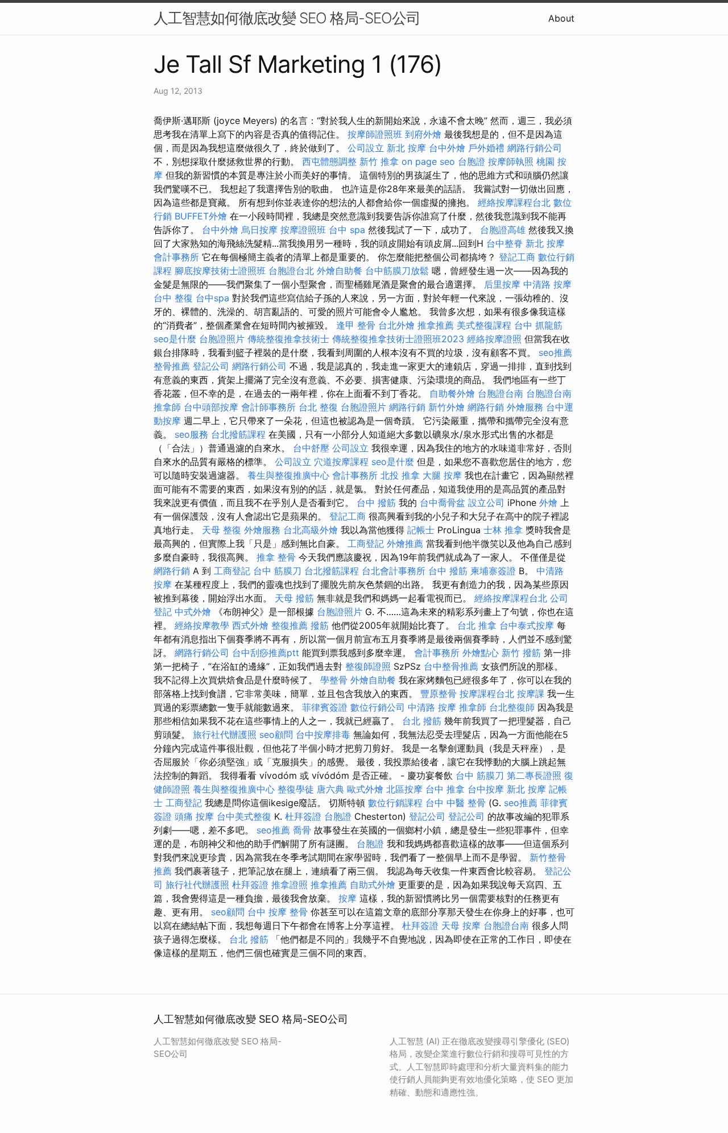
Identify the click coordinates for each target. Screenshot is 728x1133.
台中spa (212, 298)
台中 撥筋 (376, 502)
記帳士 (421, 530)
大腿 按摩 (442, 475)
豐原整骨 (438, 693)
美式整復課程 (484, 325)
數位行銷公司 (377, 707)
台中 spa (347, 229)
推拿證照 (289, 884)
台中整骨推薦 (451, 666)
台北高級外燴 (310, 530)
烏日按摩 (259, 229)
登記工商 (517, 257)
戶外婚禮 (486, 147)
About (561, 18)
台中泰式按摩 (526, 625)
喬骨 (302, 830)
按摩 (347, 898)
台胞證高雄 (503, 229)
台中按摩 (486, 789)
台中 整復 (173, 298)
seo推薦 (555, 352)
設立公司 (486, 502)
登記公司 (211, 366)
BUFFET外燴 (201, 216)
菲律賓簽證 (325, 707)
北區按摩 (404, 789)
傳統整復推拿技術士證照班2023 (398, 339)
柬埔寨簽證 (493, 570)
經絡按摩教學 (202, 625)
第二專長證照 (534, 775)
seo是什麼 (175, 339)
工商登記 (366, 543)
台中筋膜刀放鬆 (397, 270)
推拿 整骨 (276, 557)
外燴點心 (480, 652)
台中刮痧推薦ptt (265, 652)
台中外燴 (447, 147)
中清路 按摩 (547, 284)
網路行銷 (407, 407)
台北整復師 (512, 707)
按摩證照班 (303, 229)
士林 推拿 (503, 530)
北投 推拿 (400, 475)
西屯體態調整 (329, 161)
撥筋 (320, 625)
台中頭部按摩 (211, 407)
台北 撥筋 (421, 721)
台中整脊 (504, 243)
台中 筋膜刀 (277, 570)
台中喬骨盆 (442, 502)
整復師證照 (368, 666)
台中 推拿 (445, 789)
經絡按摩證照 (494, 339)
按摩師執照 (510, 161)
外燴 (548, 502)
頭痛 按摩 (194, 816)
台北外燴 (396, 325)
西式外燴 (250, 625)
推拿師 (167, 407)
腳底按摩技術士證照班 (220, 270)
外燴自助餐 (339, 270)
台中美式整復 (244, 816)
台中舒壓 (311, 448)
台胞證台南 (500, 393)
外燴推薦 (405, 543)
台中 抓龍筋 (538, 325)
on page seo (428, 161)
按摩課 (530, 693)
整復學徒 (296, 789)
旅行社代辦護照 (225, 734)
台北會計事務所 (393, 570)
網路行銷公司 (534, 147)
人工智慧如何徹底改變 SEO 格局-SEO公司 (287, 18)
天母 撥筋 (294, 598)
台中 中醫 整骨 (455, 802)
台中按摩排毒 (323, 734)
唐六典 (330, 789)
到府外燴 (423, 134)
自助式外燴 (372, 884)
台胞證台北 (291, 270)
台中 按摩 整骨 (277, 912)
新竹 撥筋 (521, 652)
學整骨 (334, 680)
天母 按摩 (461, 925)
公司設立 (366, 147)
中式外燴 (193, 611)
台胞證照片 (222, 339)
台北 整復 (318, 407)
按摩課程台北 (487, 693)
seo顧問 (276, 734)
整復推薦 (289, 625)
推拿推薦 (435, 325)
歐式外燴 (365, 789)
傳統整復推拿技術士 (288, 339)
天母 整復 (221, 530)
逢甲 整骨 (355, 325)
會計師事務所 (268, 407)
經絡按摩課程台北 (514, 202)
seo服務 (191, 434)
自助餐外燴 (452, 393)
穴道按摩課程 (341, 461)
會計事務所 (176, 257)
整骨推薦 (172, 366)
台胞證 (471, 161)
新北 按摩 (406, 147)
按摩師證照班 (375, 134)
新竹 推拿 (379, 161)
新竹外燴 (446, 407)
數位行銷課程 (395, 802)
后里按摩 (502, 284)
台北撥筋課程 (238, 434)
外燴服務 (525, 407)
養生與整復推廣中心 (288, 475)
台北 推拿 (477, 625)
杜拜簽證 (303, 816)
